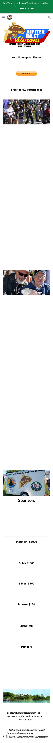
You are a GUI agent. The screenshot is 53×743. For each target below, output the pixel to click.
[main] (26, 57)
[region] (26, 6)
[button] (3, 17)
